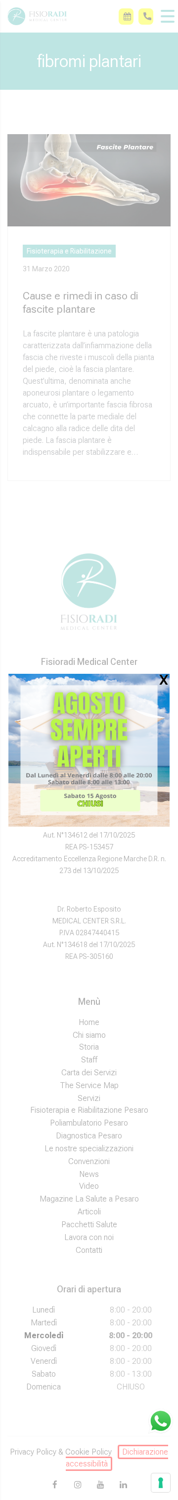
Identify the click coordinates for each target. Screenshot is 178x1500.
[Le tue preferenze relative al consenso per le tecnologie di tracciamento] (160, 1482)
